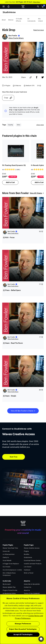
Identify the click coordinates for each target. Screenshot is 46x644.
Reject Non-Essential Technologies (23, 629)
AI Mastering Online (9, 593)
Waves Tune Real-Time (10, 548)
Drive (18, 125)
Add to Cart (10, 182)
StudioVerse (28, 557)
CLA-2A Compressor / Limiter (12, 570)
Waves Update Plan (9, 587)
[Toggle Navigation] (3, 6)
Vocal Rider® (7, 560)
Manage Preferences (23, 624)
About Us (27, 590)
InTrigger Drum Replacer (11, 564)
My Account (6, 584)
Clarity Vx (6, 557)
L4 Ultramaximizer (9, 554)
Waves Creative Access (32, 548)
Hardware (27, 570)
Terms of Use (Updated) (32, 593)
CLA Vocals (6, 567)
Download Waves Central (32, 560)
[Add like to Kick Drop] (40, 86)
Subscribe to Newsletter (32, 584)
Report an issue (38, 30)
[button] (41, 639)
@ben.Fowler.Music (16, 38)
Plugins (26, 551)
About (4, 20)
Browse (10, 20)
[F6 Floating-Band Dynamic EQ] (15, 151)
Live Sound (27, 567)
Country (10, 125)
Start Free (13, 457)
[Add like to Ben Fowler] (42, 231)
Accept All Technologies (23, 634)
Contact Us (27, 587)
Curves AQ (6, 551)
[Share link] (30, 77)
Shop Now (36, 2)
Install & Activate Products (32, 564)
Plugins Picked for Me (10, 590)
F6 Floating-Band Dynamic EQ (14, 165)
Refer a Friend (28, 573)
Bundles (26, 554)
